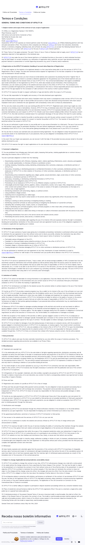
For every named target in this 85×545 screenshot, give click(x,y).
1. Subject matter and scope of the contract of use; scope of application (25, 27)
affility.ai (51, 45)
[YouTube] (79, 542)
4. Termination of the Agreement (12, 229)
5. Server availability (8, 257)
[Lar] (42, 7)
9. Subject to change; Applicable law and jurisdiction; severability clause (25, 460)
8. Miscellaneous (7, 346)
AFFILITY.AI (50, 47)
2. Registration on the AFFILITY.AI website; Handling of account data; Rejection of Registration (33, 66)
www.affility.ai (52, 43)
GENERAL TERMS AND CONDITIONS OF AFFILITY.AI (22, 23)
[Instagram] (72, 542)
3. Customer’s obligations (10, 149)
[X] (75, 542)
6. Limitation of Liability (9, 275)
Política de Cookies (26, 541)
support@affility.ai (12, 41)
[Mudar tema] (81, 516)
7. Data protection (8, 336)
